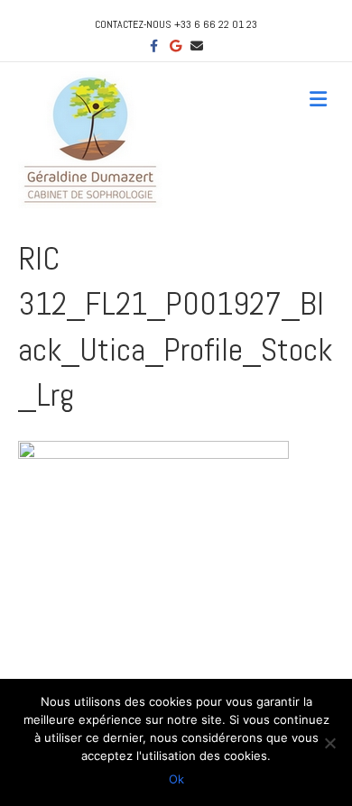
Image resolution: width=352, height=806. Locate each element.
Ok (176, 779)
